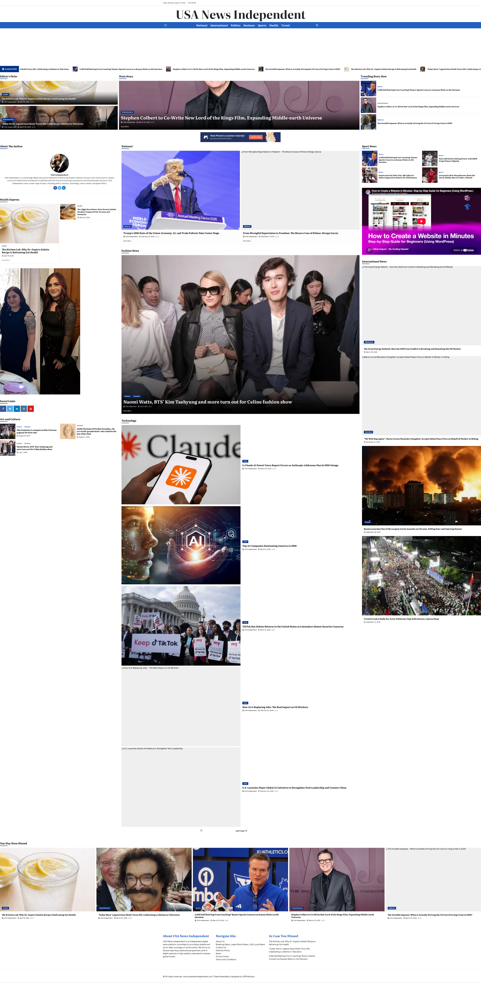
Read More (128, 127)
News (218, 953)
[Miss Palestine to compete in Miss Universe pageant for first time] (7, 431)
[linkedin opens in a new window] (17, 409)
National (201, 25)
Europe (367, 522)
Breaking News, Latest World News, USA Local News (240, 944)
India (367, 612)
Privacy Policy (222, 956)
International (219, 25)
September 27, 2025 (373, 622)
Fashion (20, 427)
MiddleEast (369, 342)
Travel (285, 25)
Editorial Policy (223, 950)
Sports (262, 25)
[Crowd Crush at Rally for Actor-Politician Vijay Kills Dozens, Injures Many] (421, 575)
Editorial (125, 112)
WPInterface (249, 976)
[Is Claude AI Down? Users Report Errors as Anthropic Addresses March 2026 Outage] (181, 464)
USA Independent (10, 102)
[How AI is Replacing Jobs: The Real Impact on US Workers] (181, 706)
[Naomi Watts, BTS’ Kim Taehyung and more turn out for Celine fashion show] (7, 448)
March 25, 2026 (25, 127)
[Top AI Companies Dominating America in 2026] (181, 545)
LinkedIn (64, 188)
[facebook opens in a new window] (3, 409)
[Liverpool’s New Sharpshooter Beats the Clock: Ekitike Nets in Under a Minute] (430, 175)
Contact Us (221, 947)
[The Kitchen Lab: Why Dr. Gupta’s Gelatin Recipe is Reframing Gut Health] (368, 88)
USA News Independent (241, 14)
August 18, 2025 (24, 436)
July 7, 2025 (23, 452)
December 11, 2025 (267, 236)
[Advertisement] (240, 47)
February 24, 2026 (147, 236)
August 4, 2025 (84, 437)
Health (273, 25)
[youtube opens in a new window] (31, 409)
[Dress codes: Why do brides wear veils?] (240, 334)
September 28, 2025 (373, 532)
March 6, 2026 (85, 217)
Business (249, 25)
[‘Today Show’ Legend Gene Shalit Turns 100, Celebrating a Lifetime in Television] (368, 105)
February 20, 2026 (266, 791)
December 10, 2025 (373, 442)
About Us (220, 941)
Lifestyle (27, 427)
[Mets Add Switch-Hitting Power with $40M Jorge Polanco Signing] (430, 158)
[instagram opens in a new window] (24, 409)
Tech (245, 461)
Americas (368, 432)
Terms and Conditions (226, 959)
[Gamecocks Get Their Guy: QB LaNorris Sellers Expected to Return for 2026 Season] (369, 175)
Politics (235, 25)
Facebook (55, 188)
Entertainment (8, 119)
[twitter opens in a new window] (10, 409)
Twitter (59, 188)
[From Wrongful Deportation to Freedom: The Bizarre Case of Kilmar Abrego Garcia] (300, 190)
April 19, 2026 (24, 102)
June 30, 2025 (144, 406)
